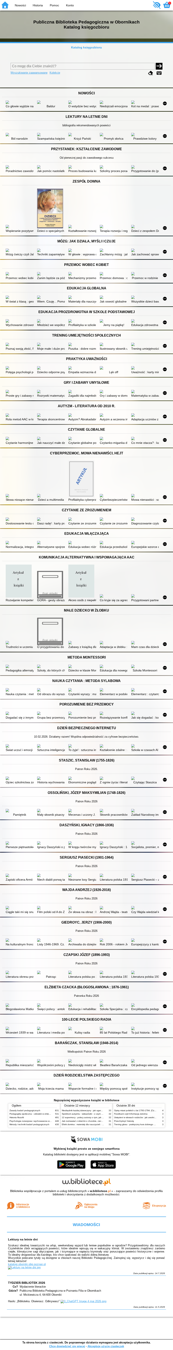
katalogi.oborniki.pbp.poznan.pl (27, 1264)
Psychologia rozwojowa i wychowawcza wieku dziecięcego (37, 1121)
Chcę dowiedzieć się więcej (67, 1346)
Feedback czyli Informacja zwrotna (130, 1114)
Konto (70, 5)
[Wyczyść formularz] (150, 73)
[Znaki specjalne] (159, 73)
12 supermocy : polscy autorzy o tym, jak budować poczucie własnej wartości (99, 1117)
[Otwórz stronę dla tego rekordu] (19, 102)
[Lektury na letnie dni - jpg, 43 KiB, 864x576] (24, 1267)
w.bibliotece (100, 1191)
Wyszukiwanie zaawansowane (29, 72)
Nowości (20, 5)
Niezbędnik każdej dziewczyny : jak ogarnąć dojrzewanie (89, 1110)
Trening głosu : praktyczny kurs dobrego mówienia (138, 1124)
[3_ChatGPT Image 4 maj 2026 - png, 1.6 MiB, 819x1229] (83, 1301)
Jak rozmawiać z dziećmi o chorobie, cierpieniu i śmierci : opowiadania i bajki (99, 1121)
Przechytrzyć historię (124, 1121)
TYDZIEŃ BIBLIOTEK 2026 (26, 1282)
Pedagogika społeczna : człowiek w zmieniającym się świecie (38, 1114)
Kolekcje (55, 72)
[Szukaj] (159, 66)
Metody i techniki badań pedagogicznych (29, 1124)
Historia (38, 5)
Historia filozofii (16, 1117)
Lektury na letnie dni (23, 1239)
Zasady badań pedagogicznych (24, 1110)
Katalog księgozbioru (86, 47)
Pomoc (54, 5)
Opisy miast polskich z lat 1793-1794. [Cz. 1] (135, 1110)
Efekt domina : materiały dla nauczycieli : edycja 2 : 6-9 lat (90, 1124)
